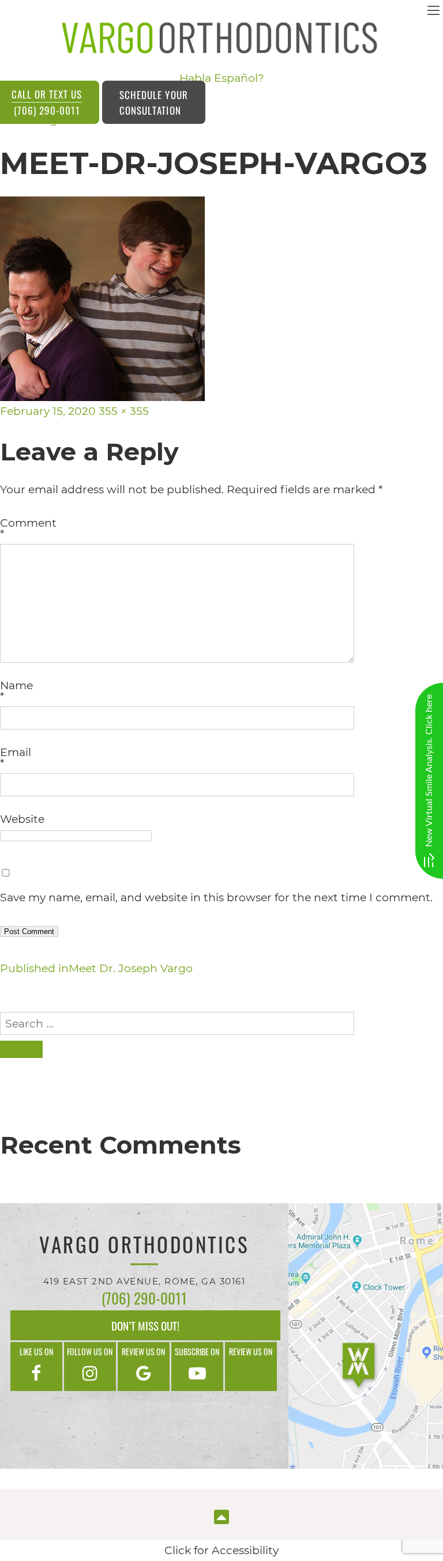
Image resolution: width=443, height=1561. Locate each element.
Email (15, 758)
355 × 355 (124, 411)
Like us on (36, 1351)
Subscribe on (197, 1351)
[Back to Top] (221, 1515)
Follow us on (89, 1351)
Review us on (143, 1351)
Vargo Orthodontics (144, 1246)
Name (16, 691)
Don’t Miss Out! (145, 1325)
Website (22, 819)
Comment (28, 528)
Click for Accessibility (221, 1550)
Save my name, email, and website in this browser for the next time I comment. (216, 897)
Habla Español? (221, 78)
